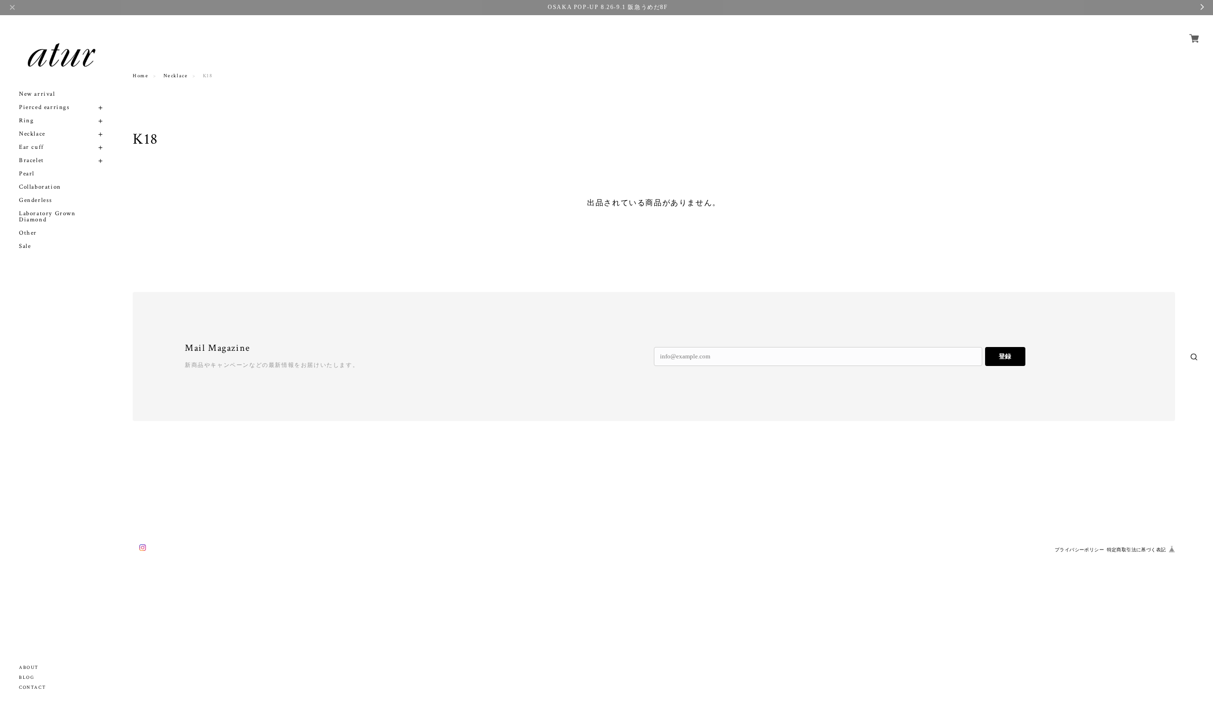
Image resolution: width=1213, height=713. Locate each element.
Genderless (36, 200)
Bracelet (31, 160)
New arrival (37, 94)
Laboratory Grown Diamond (47, 216)
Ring (26, 121)
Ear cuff (31, 147)
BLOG (26, 678)
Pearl (27, 174)
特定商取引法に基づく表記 (1136, 549)
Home (140, 76)
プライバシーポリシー (1079, 549)
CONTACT (32, 688)
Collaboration (40, 187)
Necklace (32, 134)
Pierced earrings (44, 107)
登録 (1005, 356)
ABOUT (29, 668)
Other (28, 233)
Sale (25, 246)
